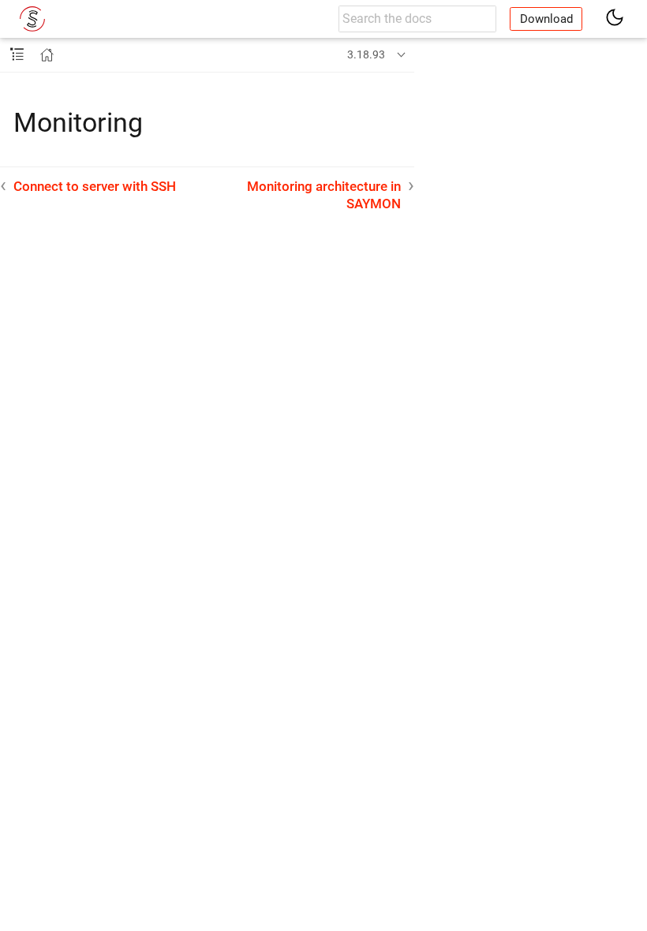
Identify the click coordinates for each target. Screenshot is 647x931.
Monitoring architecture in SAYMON (324, 194)
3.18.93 (366, 54)
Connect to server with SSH (94, 186)
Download (546, 19)
